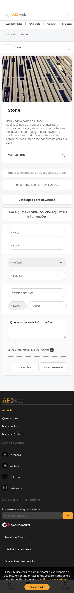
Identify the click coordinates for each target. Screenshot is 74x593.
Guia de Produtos (13, 23)
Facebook (15, 455)
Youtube (15, 466)
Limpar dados (26, 366)
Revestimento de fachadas (37, 185)
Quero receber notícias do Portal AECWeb (28, 349)
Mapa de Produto (12, 434)
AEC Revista (34, 23)
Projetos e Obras (15, 537)
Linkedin (15, 477)
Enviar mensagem (53, 366)
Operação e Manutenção (19, 561)
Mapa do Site (10, 426)
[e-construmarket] (16, 524)
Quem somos (10, 418)
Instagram (16, 488)
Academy (51, 23)
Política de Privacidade (54, 579)
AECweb (11, 34)
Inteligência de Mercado (19, 549)
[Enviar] (68, 515)
